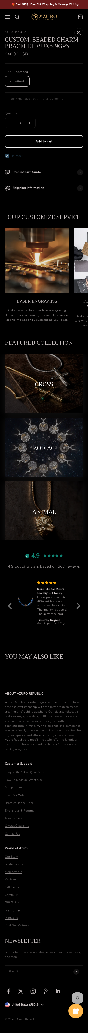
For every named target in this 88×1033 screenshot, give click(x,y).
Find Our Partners (17, 925)
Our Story (11, 857)
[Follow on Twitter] (20, 991)
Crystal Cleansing (17, 826)
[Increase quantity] (29, 123)
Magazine (11, 918)
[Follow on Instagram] (33, 991)
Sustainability (14, 864)
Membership (13, 872)
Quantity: (11, 113)
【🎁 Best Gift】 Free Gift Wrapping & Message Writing (44, 4)
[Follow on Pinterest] (45, 991)
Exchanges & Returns (19, 810)
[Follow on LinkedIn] (58, 991)
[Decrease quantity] (11, 123)
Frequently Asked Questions (24, 772)
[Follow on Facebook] (8, 991)
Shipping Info (14, 787)
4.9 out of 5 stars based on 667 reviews (44, 566)
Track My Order (15, 795)
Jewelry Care (13, 818)
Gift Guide (12, 902)
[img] (52, 583)
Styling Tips (13, 910)
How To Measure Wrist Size (24, 780)
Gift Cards (12, 887)
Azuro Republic (15, 32)
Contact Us (12, 834)
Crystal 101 (13, 895)
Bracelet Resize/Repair (20, 803)
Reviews (11, 879)
